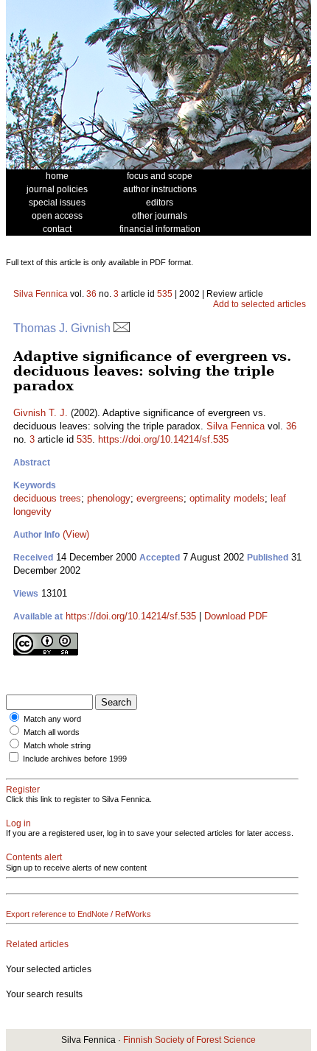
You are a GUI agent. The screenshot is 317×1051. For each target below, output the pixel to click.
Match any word (52, 718)
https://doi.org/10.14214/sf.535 (163, 439)
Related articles (37, 944)
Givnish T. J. (40, 412)
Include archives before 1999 (75, 758)
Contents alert (34, 857)
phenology (108, 498)
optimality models (227, 498)
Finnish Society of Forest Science (189, 1040)
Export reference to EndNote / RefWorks (78, 914)
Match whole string (57, 745)
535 (165, 294)
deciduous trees (47, 498)
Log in (18, 823)
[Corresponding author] (122, 328)
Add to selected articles (259, 304)
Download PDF (236, 616)
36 (91, 294)
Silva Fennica (40, 294)
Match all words (52, 732)
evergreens (160, 498)
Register (23, 789)
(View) (76, 534)
